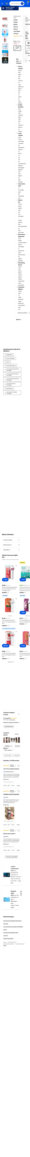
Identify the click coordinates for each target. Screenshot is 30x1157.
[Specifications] (19, 545)
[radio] (17, 48)
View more (10, 662)
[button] (17, 61)
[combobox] (16, 3)
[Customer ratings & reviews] (19, 713)
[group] (20, 36)
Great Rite (5, 923)
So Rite (5, 929)
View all (16, 734)
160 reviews (12, 719)
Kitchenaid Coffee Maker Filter (10, 932)
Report (18, 785)
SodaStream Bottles (8, 938)
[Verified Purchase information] (15, 765)
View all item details (22, 312)
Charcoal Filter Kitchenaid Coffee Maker (13, 926)
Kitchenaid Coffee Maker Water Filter (12, 920)
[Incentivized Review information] (13, 782)
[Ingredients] (19, 549)
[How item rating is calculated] (19, 722)
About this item (8, 534)
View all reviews (9, 726)
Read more (6, 779)
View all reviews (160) (11, 856)
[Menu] (2, 3)
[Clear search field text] (20, 3)
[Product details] (19, 540)
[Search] (22, 3)
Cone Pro (5, 935)
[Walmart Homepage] (6, 3)
